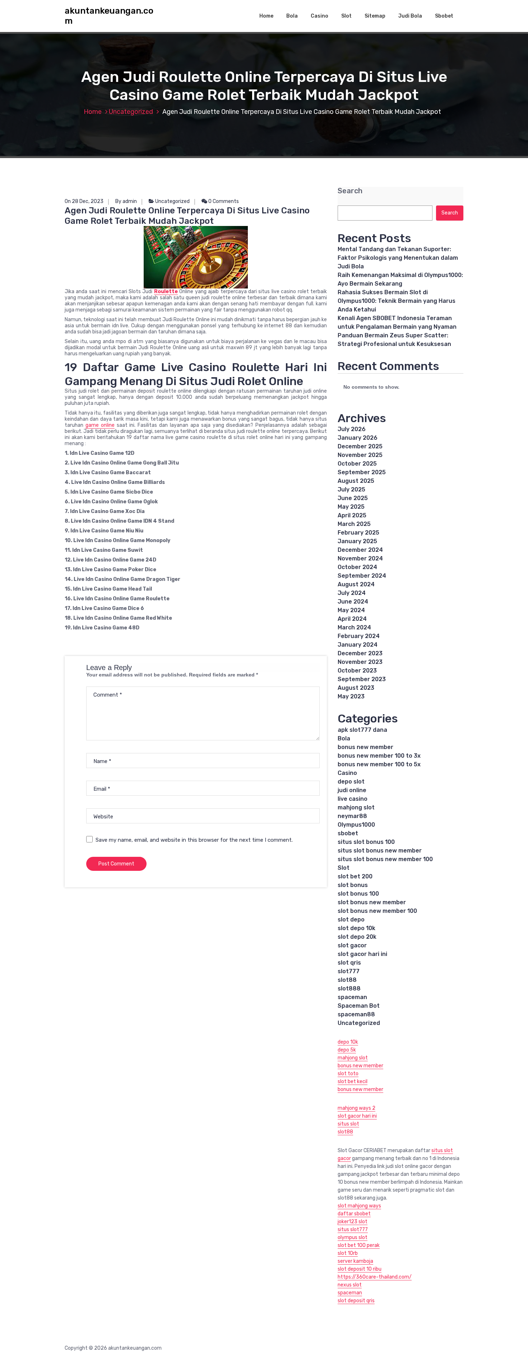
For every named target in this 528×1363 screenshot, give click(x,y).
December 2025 (360, 446)
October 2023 (357, 670)
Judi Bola (410, 16)
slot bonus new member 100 (377, 910)
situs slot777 (353, 1229)
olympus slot (352, 1237)
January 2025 (357, 541)
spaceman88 (356, 1014)
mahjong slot (356, 807)
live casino (352, 798)
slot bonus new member (372, 902)
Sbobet (444, 16)
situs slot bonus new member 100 (385, 859)
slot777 (349, 971)
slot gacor (352, 945)
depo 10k (348, 1042)
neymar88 (352, 816)
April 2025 (352, 515)
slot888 (349, 988)
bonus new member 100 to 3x (379, 755)
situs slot (348, 1124)
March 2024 (354, 627)
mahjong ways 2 (356, 1108)
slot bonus (353, 885)
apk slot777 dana (362, 729)
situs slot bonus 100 (366, 841)
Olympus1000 (356, 824)
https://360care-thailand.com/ (375, 1277)
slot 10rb (348, 1253)
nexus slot (350, 1285)
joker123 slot (352, 1222)
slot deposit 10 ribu (359, 1269)
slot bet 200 (355, 876)
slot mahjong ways (359, 1206)
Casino (319, 16)
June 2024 (353, 601)
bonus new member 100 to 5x (379, 764)
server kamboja (355, 1261)
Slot (346, 16)
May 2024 (351, 610)
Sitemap (375, 16)
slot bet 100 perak (359, 1245)
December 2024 (360, 549)
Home (266, 16)
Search (350, 191)
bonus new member (365, 747)
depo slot (351, 781)
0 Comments (223, 201)
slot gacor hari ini (362, 954)
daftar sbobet (354, 1214)
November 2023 (360, 662)
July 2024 (352, 593)
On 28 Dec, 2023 (84, 201)
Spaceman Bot (359, 1005)
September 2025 (362, 472)
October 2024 (357, 567)
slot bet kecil (352, 1081)
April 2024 (352, 618)
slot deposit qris (356, 1301)
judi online (352, 790)
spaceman (352, 997)
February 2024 (359, 636)
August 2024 (356, 584)
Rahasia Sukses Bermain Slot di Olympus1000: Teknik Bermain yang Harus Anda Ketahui (396, 301)
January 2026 (358, 437)
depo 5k (347, 1050)
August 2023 (356, 687)
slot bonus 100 (358, 893)
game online (100, 425)
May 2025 (351, 506)
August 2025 (356, 480)
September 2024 (362, 575)
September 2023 (362, 679)
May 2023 (351, 696)
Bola (292, 16)
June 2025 (353, 498)
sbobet (348, 833)
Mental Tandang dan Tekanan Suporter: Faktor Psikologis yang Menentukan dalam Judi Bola (398, 258)
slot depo (351, 919)
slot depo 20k (357, 936)
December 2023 (360, 653)
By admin (126, 201)
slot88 (347, 979)
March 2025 (354, 524)
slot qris (349, 962)
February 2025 (358, 532)
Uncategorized (131, 112)
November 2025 (360, 455)
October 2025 (357, 463)
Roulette (166, 291)
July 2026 (352, 429)
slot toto (348, 1074)
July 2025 (351, 489)
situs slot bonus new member (380, 850)
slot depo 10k (356, 928)
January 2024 (358, 644)
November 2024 (360, 558)
